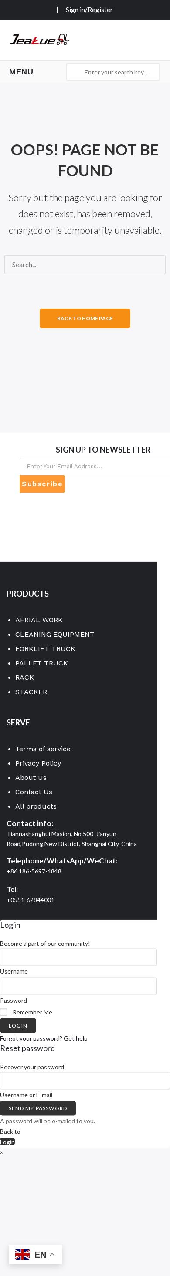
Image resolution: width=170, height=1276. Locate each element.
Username (14, 971)
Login (18, 1025)
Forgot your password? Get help (44, 1038)
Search (75, 72)
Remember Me (31, 1011)
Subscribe (42, 484)
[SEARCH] (16, 282)
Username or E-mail (26, 1094)
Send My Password (38, 1108)
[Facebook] (25, 509)
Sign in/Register (89, 9)
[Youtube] (25, 528)
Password (13, 1000)
